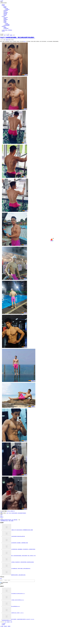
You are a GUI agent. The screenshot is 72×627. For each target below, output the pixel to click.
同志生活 (3, 16)
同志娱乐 (3, 5)
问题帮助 (5, 27)
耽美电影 (5, 7)
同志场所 (6, 23)
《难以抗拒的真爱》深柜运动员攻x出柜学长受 (18, 536)
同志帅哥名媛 (6, 10)
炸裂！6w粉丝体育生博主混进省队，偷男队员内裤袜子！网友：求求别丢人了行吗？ (23, 555)
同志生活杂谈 (6, 17)
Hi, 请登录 (1, 626)
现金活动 (3, 4)
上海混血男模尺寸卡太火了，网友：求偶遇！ (7, 520)
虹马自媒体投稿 (6, 28)
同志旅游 (5, 22)
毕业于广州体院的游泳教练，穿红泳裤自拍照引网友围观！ (17, 37)
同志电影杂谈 (7, 9)
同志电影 (6, 8)
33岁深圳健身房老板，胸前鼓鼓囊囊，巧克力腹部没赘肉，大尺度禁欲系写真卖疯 (23, 549)
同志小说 (5, 11)
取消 (1, 578)
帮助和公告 (3, 26)
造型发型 (5, 18)
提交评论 (2, 583)
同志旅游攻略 (7, 24)
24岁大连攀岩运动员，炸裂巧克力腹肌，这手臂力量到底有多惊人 (20, 568)
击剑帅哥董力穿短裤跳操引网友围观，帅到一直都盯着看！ (9, 519)
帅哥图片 (5, 15)
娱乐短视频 (5, 13)
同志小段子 (5, 14)
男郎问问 (5, 20)
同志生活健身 (6, 12)
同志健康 (5, 21)
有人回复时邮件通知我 (4, 582)
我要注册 (5, 626)
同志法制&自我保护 (7, 25)
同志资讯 (5, 6)
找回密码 (9, 626)
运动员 (25, 41)
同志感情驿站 (6, 19)
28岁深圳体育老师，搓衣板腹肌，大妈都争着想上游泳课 (19, 542)
